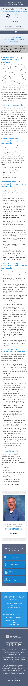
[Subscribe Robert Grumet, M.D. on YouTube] (20, 644)
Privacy (17, 649)
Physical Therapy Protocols (14, 579)
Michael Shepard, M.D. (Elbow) (11, 670)
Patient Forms (13, 564)
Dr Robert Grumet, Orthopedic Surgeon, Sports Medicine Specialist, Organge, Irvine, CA (14, 48)
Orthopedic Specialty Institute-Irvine (14, 615)
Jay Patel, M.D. (7, 673)
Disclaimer (10, 649)
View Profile (14, 533)
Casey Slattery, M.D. (19, 673)
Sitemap (23, 649)
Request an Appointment (15, 26)
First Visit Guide (14, 557)
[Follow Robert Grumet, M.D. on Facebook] (7, 644)
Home (3, 649)
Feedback (5, 651)
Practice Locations (14, 2)
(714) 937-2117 (14, 21)
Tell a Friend (14, 651)
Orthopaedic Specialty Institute (13, 665)
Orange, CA (9, 4)
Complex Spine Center (9, 667)
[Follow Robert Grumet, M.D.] (16, 644)
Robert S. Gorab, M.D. (19, 672)
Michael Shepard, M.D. (18, 668)
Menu (11, 32)
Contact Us (22, 651)
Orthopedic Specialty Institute (14, 598)
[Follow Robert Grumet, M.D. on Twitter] (12, 644)
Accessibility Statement (12, 652)
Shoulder (7, 50)
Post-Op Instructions (13, 572)
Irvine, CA (19, 4)
